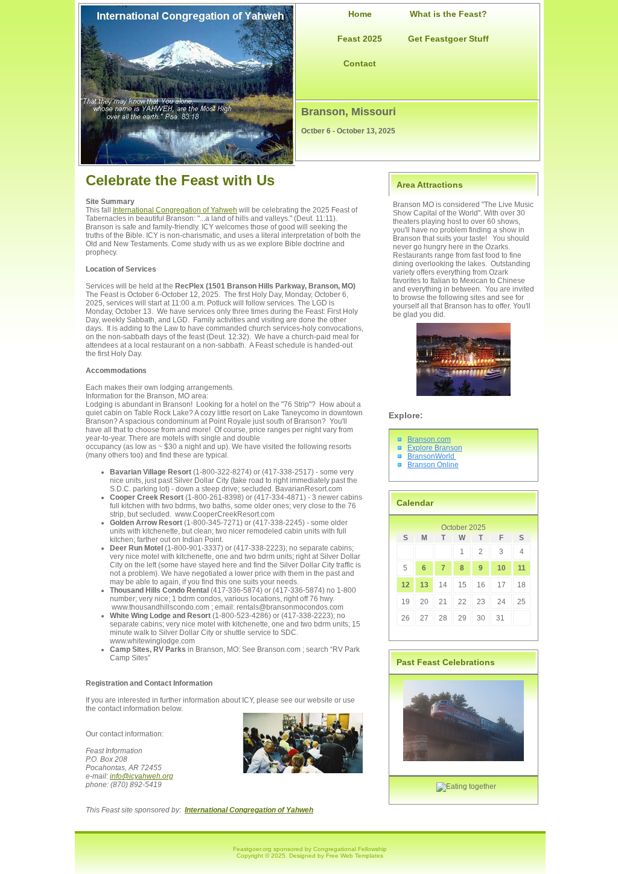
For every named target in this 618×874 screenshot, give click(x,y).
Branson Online (433, 465)
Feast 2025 (359, 38)
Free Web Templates (354, 855)
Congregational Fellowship (350, 849)
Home (360, 14)
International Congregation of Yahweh (175, 210)
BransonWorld (431, 456)
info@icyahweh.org (141, 776)
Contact (359, 63)
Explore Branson (434, 448)
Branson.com (429, 439)
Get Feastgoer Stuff (448, 38)
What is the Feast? (448, 14)
